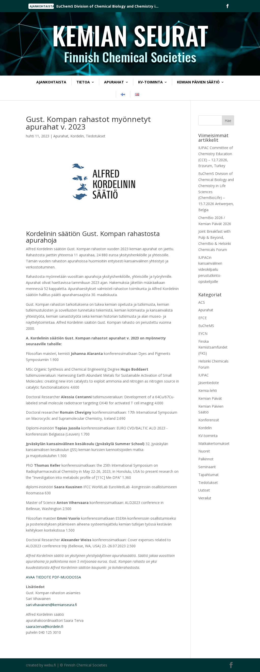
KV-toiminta (150, 82)
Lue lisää (71, 6)
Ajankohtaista (51, 82)
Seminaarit (207, 466)
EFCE (202, 317)
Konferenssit (208, 419)
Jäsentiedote (208, 382)
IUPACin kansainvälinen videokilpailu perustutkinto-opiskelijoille (210, 269)
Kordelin (77, 136)
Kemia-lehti (207, 390)
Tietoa (83, 82)
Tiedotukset (95, 136)
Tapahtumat (208, 474)
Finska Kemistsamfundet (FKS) (213, 347)
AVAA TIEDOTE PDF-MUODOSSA (53, 577)
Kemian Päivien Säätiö (198, 82)
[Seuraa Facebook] (227, 6)
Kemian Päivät (210, 398)
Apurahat (114, 82)
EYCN (202, 333)
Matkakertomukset (214, 443)
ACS (201, 302)
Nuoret (204, 451)
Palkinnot (206, 459)
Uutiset (204, 490)
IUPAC (203, 375)
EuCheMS (206, 325)
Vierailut (204, 498)
